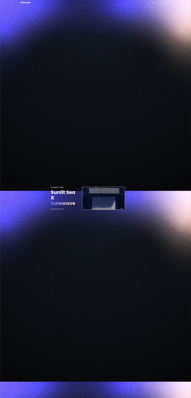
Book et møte (164, 2)
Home (154, 2)
